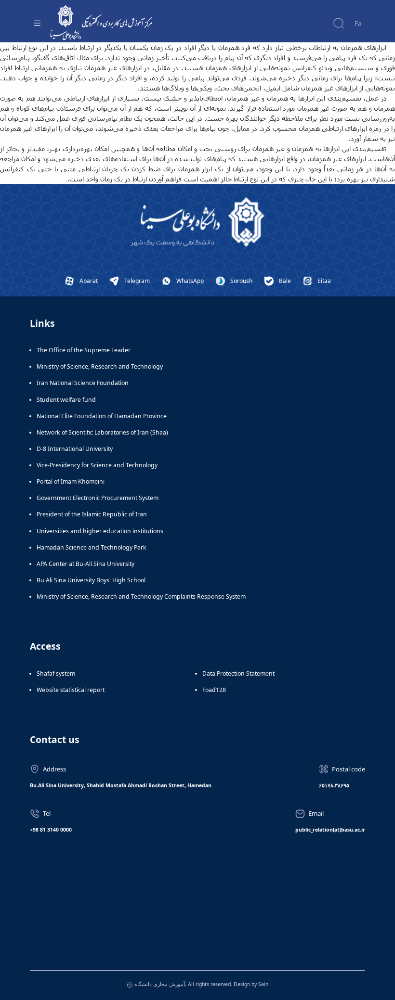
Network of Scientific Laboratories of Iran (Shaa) (102, 432)
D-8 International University (75, 449)
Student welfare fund (66, 400)
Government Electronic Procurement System (97, 498)
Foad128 (214, 690)
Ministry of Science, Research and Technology (100, 366)
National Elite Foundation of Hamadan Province (102, 416)
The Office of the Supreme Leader (84, 350)
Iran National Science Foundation (83, 383)
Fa (358, 23)
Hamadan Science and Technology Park (91, 547)
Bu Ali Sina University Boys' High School (91, 580)
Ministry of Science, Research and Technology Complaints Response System (141, 596)
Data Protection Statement (238, 673)
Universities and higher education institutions (100, 531)
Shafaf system (56, 673)
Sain (263, 984)
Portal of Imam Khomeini (71, 481)
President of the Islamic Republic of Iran (92, 514)
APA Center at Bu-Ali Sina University (85, 564)
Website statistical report (71, 690)
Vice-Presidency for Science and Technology (97, 465)
